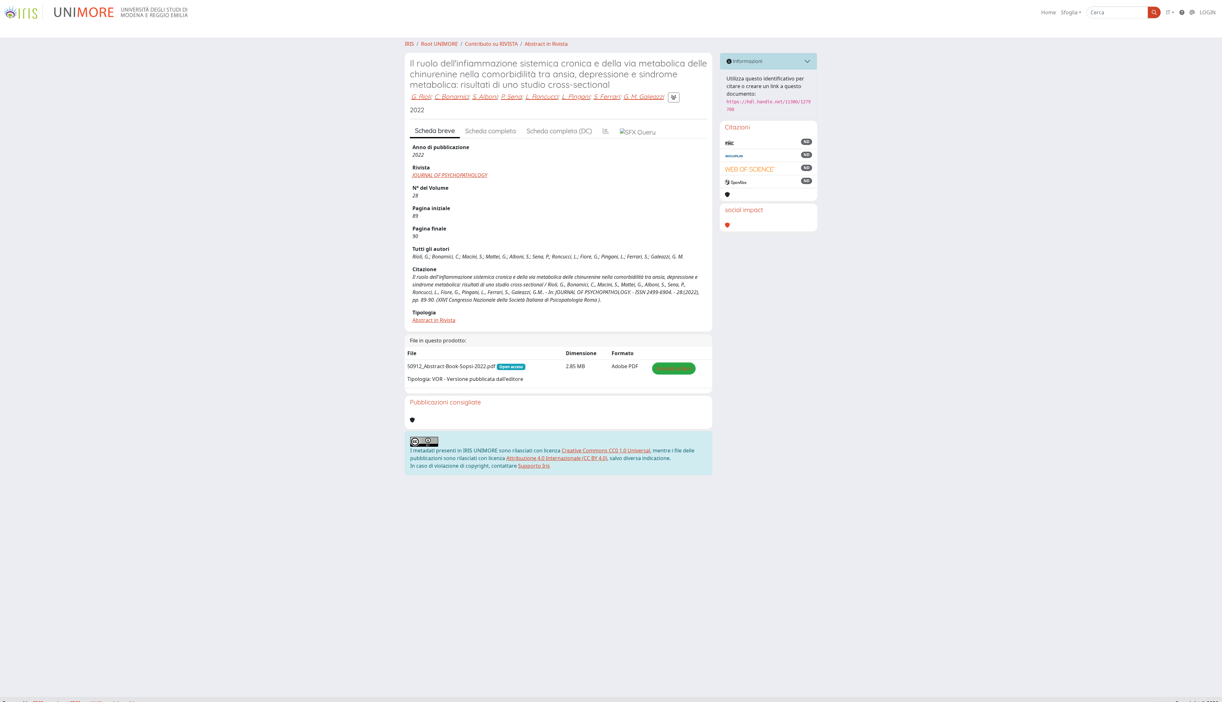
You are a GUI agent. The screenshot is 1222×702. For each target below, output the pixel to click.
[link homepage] (23, 12)
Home (1048, 12)
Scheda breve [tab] (435, 130)
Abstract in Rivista (546, 43)
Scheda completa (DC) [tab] (559, 131)
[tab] (606, 131)
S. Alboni (484, 96)
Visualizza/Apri (674, 368)
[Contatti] (1192, 12)
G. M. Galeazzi (643, 96)
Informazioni (747, 61)
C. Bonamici (451, 96)
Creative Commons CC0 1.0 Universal (606, 450)
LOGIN (1208, 12)
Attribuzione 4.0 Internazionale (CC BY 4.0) (556, 458)
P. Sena (511, 96)
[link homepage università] (121, 12)
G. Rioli (421, 96)
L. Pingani (576, 96)
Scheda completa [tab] (490, 131)
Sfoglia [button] (1069, 12)
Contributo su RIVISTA (491, 43)
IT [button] (1168, 12)
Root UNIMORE (439, 43)
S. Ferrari (606, 96)
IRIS (409, 43)
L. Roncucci (541, 96)
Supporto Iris (534, 465)
